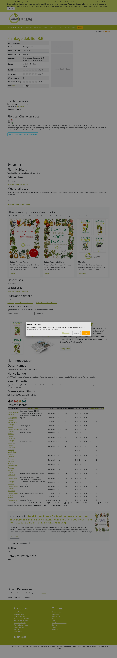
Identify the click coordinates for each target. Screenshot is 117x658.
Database (29, 27)
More (13, 274)
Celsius (9, 314)
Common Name (32, 408)
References (10, 184)
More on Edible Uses (21, 184)
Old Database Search (59, 623)
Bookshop (55, 614)
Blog (74, 27)
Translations (18, 632)
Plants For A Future (15, 27)
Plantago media (13, 486)
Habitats (17, 629)
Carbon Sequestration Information (46, 303)
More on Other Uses (21, 292)
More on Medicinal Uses (22, 204)
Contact (54, 627)
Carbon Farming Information (24, 303)
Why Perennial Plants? (21, 621)
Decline (76, 333)
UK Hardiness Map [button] (15, 134)
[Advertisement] (102, 72)
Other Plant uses (19, 616)
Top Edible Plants (20, 623)
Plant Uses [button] (53, 27)
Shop (61, 27)
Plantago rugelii (13, 500)
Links (53, 621)
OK (86, 333)
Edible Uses (18, 612)
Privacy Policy (66, 333)
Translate (22, 106)
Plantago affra (12, 418)
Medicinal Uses (19, 614)
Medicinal (96, 408)
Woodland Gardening (21, 618)
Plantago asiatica (13, 429)
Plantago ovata (13, 493)
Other (102, 408)
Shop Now (82, 274)
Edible (91, 408)
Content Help (56, 612)
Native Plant (38, 27)
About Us (55, 629)
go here (43, 593)
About (46, 27)
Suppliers (67, 27)
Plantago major (13, 478)
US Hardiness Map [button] (30, 134)
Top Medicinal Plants (21, 625)
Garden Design (19, 627)
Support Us (56, 616)
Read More (14, 537)
